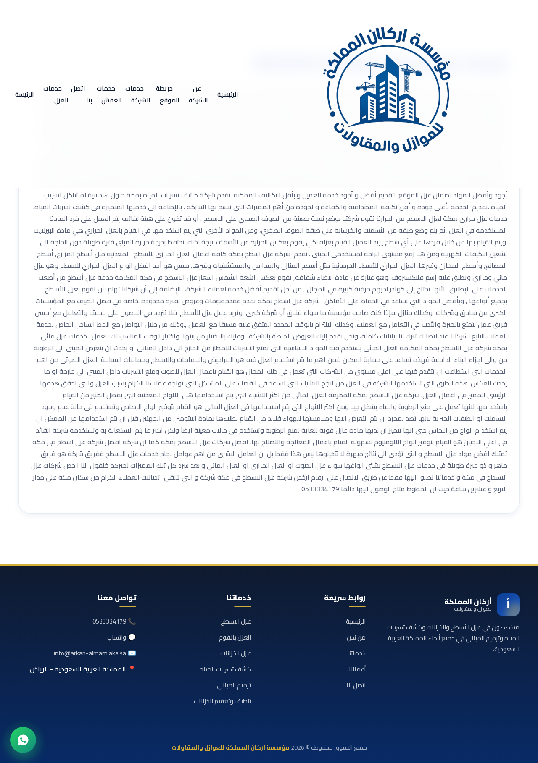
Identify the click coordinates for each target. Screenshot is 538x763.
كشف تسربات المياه (225, 669)
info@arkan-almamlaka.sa (90, 653)
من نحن (356, 637)
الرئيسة (24, 94)
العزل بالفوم (235, 637)
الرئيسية (227, 94)
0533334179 (109, 621)
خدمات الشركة (137, 94)
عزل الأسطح (236, 621)
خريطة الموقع (167, 94)
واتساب (116, 637)
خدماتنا (356, 653)
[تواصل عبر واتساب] (23, 740)
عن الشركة (198, 94)
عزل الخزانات (235, 653)
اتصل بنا (81, 94)
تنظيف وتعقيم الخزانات (222, 701)
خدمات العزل (56, 94)
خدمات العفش (109, 94)
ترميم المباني (234, 685)
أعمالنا (357, 669)
